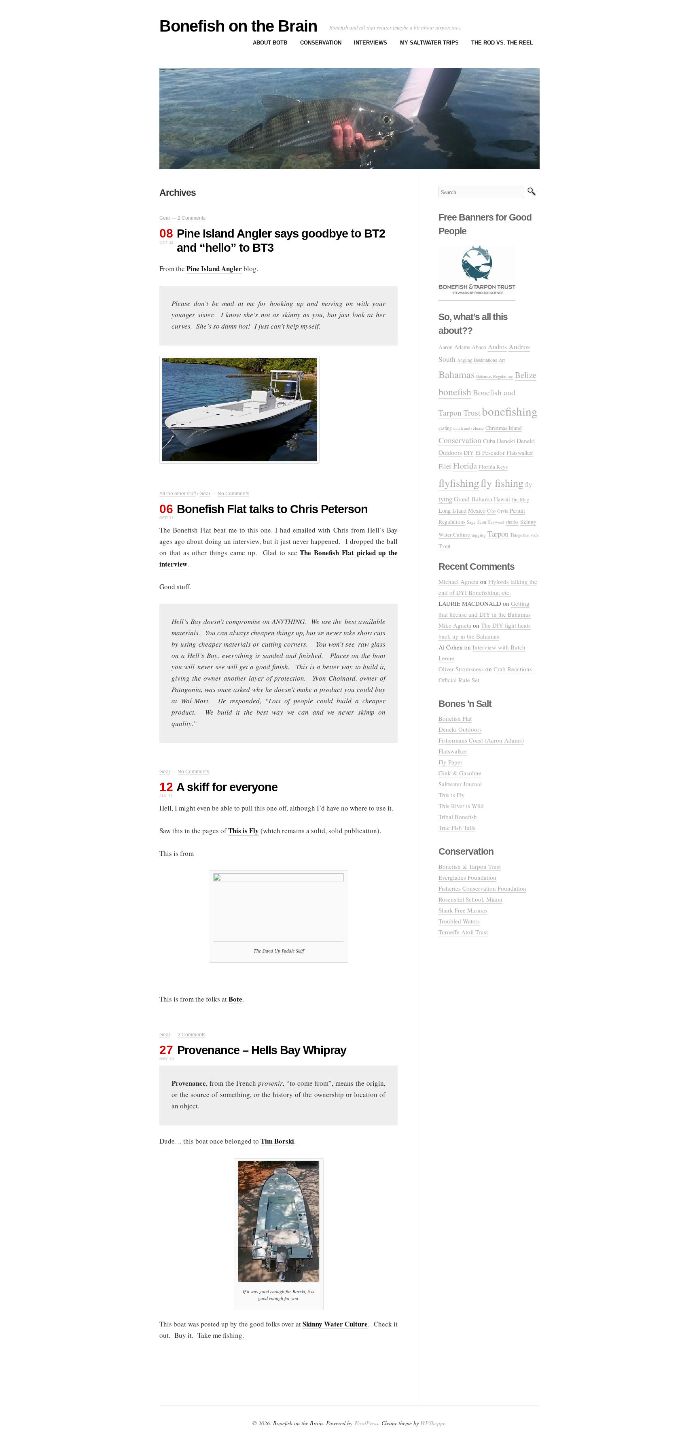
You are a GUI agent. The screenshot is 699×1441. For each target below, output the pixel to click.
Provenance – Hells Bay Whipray (261, 1050)
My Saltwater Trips (429, 43)
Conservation (320, 43)
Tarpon (497, 533)
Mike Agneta (454, 625)
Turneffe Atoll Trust (463, 932)
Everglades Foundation (467, 877)
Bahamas (456, 374)
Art (502, 360)
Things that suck (524, 535)
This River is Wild (461, 806)
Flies (444, 466)
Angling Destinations (477, 360)
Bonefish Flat (455, 718)
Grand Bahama (473, 498)
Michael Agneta (458, 581)
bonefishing (510, 411)
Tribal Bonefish (457, 817)
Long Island (452, 510)
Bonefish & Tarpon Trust (469, 866)
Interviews (370, 43)
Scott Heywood (490, 522)
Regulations (451, 521)
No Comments (233, 494)
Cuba (489, 441)
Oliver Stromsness (461, 669)
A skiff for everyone (226, 787)
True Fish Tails (456, 827)
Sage (471, 522)
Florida (465, 465)
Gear (164, 218)
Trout (444, 546)
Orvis (502, 510)
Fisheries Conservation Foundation (482, 888)
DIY (469, 452)
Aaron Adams (454, 347)
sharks (512, 521)
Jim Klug (520, 500)
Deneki (506, 440)
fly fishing (502, 482)
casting (445, 427)
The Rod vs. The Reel (502, 43)
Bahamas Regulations (494, 376)
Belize (525, 374)
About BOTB (270, 43)
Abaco (479, 347)
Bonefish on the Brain (238, 26)
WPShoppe (432, 1423)
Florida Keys (493, 466)
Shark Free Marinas (462, 910)
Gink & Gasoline (459, 773)
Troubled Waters (459, 921)
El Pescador (490, 452)
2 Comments (191, 218)
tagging (479, 535)
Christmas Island (503, 427)
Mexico (476, 510)
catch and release (468, 428)
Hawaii (502, 499)
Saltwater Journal (460, 784)
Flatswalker (519, 452)
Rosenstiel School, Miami (470, 899)
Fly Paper (450, 762)
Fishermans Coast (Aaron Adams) (481, 740)
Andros (497, 346)
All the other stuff (177, 494)
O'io (491, 510)
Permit (517, 510)
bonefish (454, 391)
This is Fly (451, 795)
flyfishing (458, 482)
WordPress (366, 1423)
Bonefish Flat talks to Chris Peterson (272, 509)
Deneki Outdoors (460, 729)
